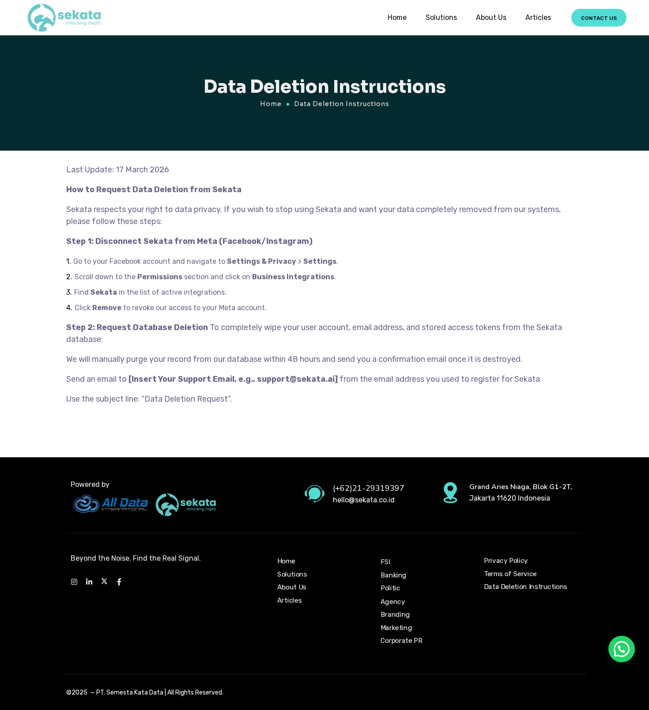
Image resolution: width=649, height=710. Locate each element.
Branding (395, 615)
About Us (491, 17)
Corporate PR (401, 641)
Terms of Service (510, 574)
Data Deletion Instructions (525, 587)
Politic (390, 588)
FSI (385, 562)
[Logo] (64, 17)
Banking (394, 575)
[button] (621, 649)
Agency (393, 601)
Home (397, 17)
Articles (538, 17)
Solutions (441, 17)
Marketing (396, 628)
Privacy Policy (506, 561)
